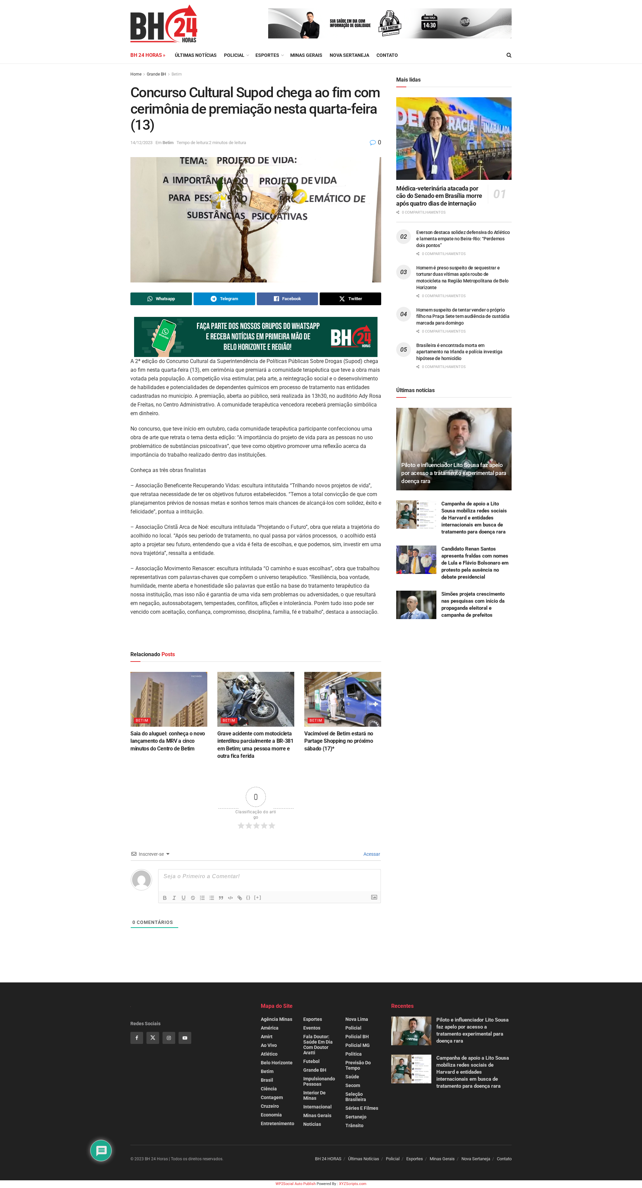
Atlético (269, 1054)
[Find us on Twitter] (152, 1038)
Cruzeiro (270, 1106)
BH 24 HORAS (328, 1158)
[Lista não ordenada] (211, 898)
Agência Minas (276, 1019)
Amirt (267, 1036)
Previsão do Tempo (358, 1065)
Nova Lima (356, 1019)
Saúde (352, 1076)
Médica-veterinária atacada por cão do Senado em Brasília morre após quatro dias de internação (439, 196)
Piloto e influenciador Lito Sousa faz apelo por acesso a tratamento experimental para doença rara (453, 473)
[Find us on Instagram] (169, 1038)
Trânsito (354, 1125)
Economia (271, 1114)
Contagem (272, 1097)
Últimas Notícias (196, 55)
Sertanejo (355, 1116)
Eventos (311, 1028)
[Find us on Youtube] (185, 1038)
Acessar (371, 854)
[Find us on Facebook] (136, 1038)
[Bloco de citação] (221, 898)
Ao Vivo (269, 1045)
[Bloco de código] (230, 898)
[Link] (239, 898)
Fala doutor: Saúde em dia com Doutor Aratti (318, 1044)
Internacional (317, 1106)
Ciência (269, 1088)
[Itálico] (174, 898)
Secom (352, 1085)
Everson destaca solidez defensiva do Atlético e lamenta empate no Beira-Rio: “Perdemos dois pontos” (463, 239)
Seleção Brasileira (355, 1096)
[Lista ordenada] (202, 898)
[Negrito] (165, 898)
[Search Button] (509, 55)
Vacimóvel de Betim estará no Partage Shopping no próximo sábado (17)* (338, 741)
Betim (177, 74)
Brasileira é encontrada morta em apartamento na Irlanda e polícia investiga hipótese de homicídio (459, 352)
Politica (353, 1054)
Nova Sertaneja (475, 1158)
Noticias (312, 1124)
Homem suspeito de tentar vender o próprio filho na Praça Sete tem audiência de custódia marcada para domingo (462, 316)
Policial (234, 55)
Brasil (267, 1080)
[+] (257, 897)
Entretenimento (277, 1123)
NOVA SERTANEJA (349, 55)
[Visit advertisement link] (390, 23)
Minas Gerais (306, 55)
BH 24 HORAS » (148, 55)
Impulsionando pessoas (319, 1081)
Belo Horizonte (277, 1062)
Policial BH (357, 1036)
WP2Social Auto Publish (296, 1184)
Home (135, 74)
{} (248, 897)
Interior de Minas (314, 1095)
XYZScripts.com (352, 1184)
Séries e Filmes (361, 1108)
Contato (387, 55)
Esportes (267, 55)
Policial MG (357, 1045)
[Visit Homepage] (163, 23)
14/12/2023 (141, 142)
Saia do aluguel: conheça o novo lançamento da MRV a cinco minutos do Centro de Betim (167, 741)
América (270, 1028)
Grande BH (156, 74)
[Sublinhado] (183, 898)
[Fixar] (193, 898)
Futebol (311, 1061)
